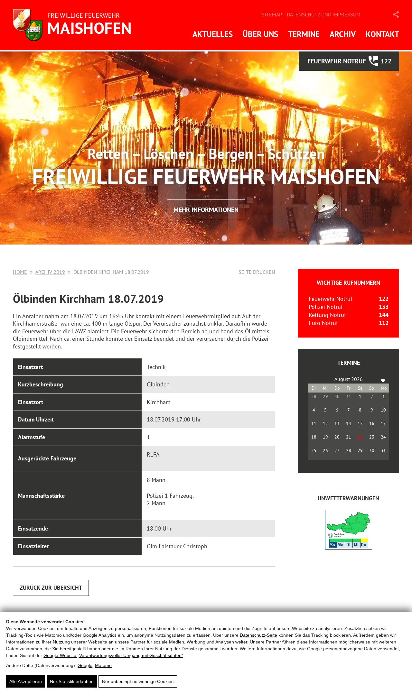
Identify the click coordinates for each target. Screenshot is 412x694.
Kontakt (382, 34)
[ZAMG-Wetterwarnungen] (348, 547)
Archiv (343, 34)
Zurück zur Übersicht (51, 587)
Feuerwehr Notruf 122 (349, 61)
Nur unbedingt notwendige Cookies (137, 681)
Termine (304, 34)
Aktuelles (212, 34)
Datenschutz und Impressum (323, 14)
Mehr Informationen (206, 210)
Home (20, 272)
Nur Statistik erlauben (72, 681)
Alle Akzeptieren (25, 681)
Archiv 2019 (50, 272)
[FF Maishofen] (74, 25)
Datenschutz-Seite (258, 635)
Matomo (103, 665)
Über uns (260, 34)
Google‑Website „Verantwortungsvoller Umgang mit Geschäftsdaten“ (113, 655)
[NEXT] (383, 379)
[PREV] (314, 379)
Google (85, 665)
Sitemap (272, 14)
